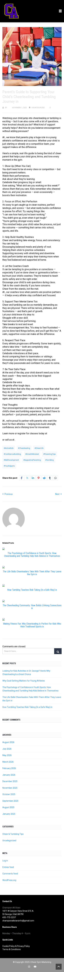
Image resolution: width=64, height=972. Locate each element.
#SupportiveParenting (32, 460)
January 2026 (8, 775)
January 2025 (8, 814)
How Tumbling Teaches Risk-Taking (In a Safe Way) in (32, 589)
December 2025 (9, 781)
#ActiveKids (9, 448)
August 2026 (8, 742)
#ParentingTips (49, 454)
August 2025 (8, 807)
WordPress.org (9, 880)
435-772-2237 (9, 917)
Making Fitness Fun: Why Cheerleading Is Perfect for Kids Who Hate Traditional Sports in (32, 625)
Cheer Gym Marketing (41, 962)
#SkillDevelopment (11, 460)
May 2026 (7, 755)
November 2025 (9, 788)
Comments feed (10, 873)
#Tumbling (49, 460)
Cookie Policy (8, 946)
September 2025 (10, 801)
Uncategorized (38, 108)
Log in (5, 860)
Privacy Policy (23, 946)
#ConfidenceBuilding (12, 454)
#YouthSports (9, 466)
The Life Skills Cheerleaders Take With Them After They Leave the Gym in (32, 573)
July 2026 (6, 749)
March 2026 (8, 762)
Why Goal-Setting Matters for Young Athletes (23, 681)
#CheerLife (39, 448)
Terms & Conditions (11, 949)
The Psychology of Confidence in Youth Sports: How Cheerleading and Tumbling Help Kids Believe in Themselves (32, 554)
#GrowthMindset (32, 454)
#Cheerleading (24, 448)
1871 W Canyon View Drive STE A (17, 911)
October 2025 (8, 794)
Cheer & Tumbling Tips (13, 834)
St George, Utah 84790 (13, 914)
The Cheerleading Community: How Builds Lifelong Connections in (32, 607)
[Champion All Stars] (11, 11)
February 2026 (9, 768)
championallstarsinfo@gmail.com (18, 920)
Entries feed (8, 867)
